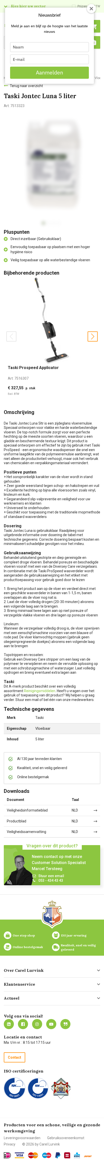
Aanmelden (49, 72)
